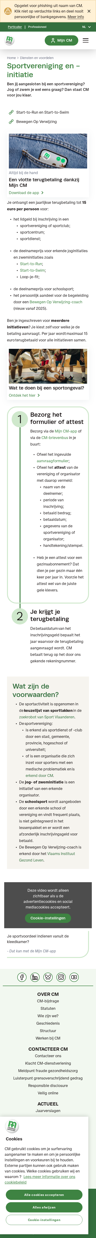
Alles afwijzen (44, 1207)
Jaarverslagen (48, 1110)
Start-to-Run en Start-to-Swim (42, 112)
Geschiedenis (48, 1023)
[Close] (89, 11)
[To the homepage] (9, 40)
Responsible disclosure (48, 1085)
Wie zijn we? (48, 1015)
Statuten (48, 1008)
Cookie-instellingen (48, 918)
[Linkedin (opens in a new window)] (35, 977)
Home (11, 57)
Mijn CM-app (66, 431)
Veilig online (48, 1093)
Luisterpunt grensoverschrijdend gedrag (48, 1078)
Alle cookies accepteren (44, 1194)
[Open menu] (85, 40)
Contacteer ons (48, 1055)
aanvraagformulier (53, 460)
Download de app (24, 192)
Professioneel (37, 27)
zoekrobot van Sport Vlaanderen (46, 717)
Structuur (48, 1030)
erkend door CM (39, 775)
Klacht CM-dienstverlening (48, 1063)
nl (84, 27)
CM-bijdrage (48, 1001)
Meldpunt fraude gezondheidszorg (48, 1070)
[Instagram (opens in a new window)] (61, 977)
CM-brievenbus (54, 437)
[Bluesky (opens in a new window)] (48, 977)
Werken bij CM (48, 1038)
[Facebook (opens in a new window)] (22, 977)
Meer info (76, 16)
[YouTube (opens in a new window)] (74, 977)
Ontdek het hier (22, 395)
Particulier (15, 27)
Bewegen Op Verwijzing (36, 121)
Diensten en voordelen (37, 57)
